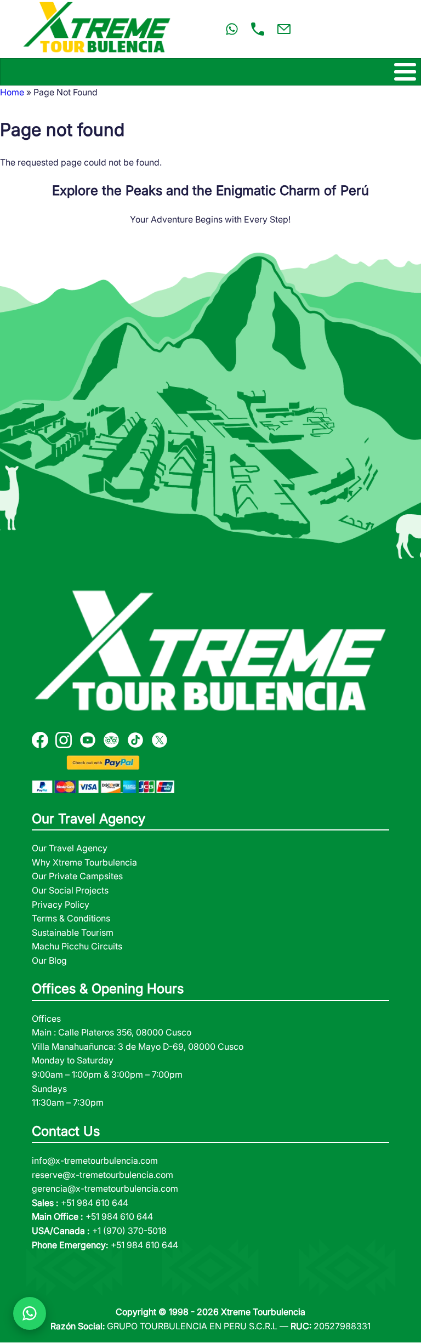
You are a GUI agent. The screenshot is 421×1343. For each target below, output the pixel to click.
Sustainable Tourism (72, 932)
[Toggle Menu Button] (210, 72)
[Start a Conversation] (29, 1313)
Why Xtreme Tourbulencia (84, 862)
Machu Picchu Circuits (77, 946)
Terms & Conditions (71, 918)
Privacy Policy (60, 904)
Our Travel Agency (69, 848)
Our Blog (49, 960)
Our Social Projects (70, 890)
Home (12, 92)
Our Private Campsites (77, 875)
